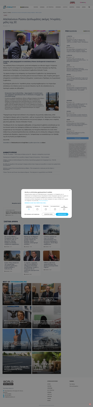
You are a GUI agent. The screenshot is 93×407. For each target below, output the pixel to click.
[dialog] (46, 203)
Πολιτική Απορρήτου (43, 200)
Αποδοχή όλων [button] (62, 214)
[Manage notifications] (90, 404)
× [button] (69, 190)
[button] (46, 202)
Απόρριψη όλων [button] (48, 214)
